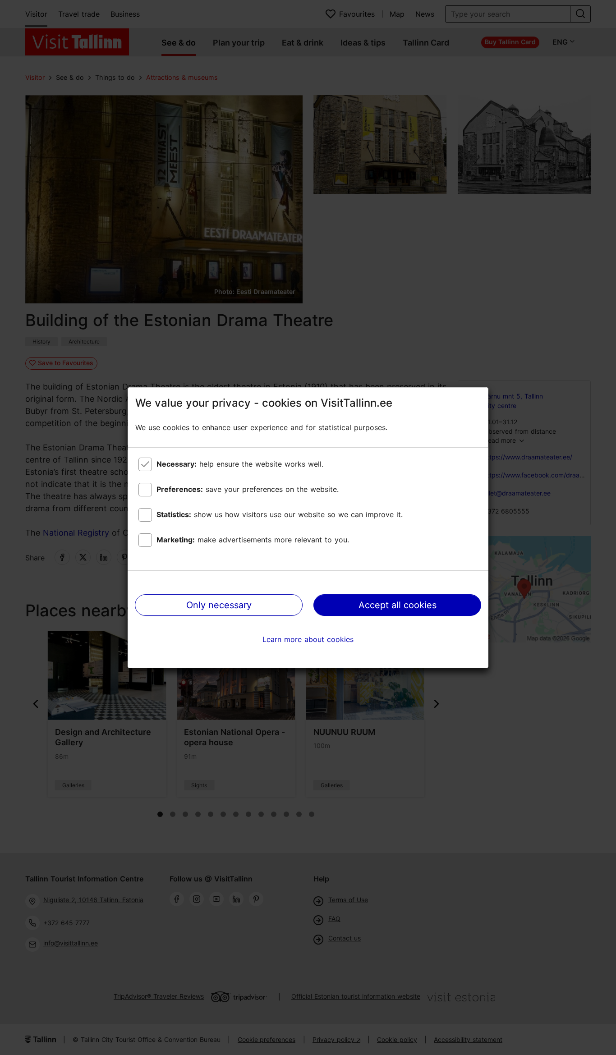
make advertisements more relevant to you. (252, 539)
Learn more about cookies (308, 639)
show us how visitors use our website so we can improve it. (279, 514)
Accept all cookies (398, 605)
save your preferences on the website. (247, 489)
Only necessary (219, 605)
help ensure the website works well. (239, 463)
